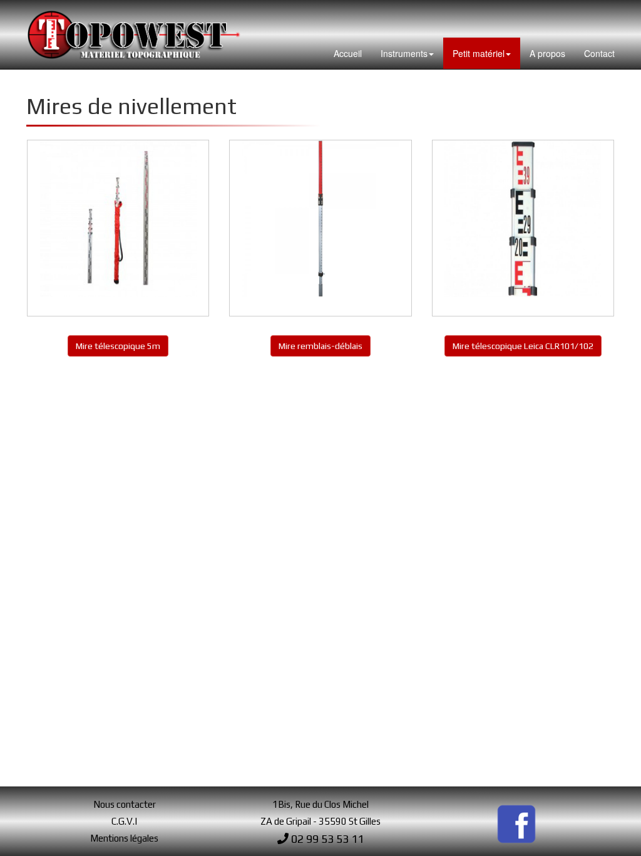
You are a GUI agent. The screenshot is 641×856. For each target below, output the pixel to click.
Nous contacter (124, 804)
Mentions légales (124, 838)
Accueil (348, 53)
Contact (599, 53)
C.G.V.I (124, 821)
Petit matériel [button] (479, 53)
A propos (547, 53)
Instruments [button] (404, 53)
